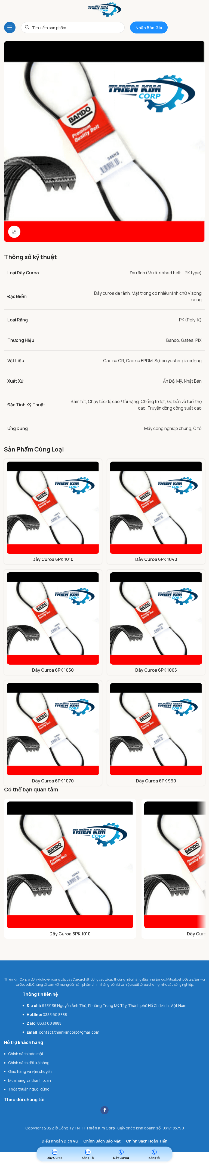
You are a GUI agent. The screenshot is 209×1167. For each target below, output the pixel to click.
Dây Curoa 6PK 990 (156, 781)
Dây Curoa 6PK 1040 (156, 559)
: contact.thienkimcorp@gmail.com (63, 1032)
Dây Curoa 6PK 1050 (53, 670)
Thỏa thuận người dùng (29, 1089)
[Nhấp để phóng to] (14, 232)
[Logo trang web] (105, 9)
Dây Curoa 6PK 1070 (53, 781)
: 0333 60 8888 (47, 1014)
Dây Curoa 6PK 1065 (156, 670)
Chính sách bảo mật (26, 1053)
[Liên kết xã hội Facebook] (104, 1110)
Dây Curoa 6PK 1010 (52, 559)
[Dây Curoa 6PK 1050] (53, 618)
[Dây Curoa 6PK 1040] (156, 508)
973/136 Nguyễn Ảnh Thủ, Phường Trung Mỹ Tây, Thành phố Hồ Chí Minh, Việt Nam (106, 1005)
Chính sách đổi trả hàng (29, 1062)
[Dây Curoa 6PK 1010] (53, 508)
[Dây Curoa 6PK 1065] (156, 618)
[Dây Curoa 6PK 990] (156, 729)
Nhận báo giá (149, 27)
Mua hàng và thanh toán (29, 1080)
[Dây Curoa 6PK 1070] (53, 729)
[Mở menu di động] (9, 27)
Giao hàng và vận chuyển (30, 1071)
